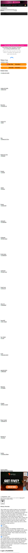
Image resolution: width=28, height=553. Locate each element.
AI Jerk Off (20, 5)
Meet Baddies (8, 5)
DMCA (2, 535)
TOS (2, 532)
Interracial (3, 97)
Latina (7, 97)
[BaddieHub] (4, 8)
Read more (21, 538)
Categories (6, 14)
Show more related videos (7, 506)
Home (5, 13)
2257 (2, 536)
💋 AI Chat (14, 5)
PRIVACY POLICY (5, 533)
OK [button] (24, 538)
